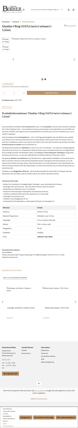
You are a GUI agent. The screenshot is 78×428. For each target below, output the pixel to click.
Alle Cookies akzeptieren (66, 417)
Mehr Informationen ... (8, 424)
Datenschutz (45, 350)
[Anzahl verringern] (4, 93)
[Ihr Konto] (68, 10)
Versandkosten (40, 390)
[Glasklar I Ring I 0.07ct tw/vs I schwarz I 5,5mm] (44, 59)
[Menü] (24, 10)
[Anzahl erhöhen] (24, 93)
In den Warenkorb (51, 93)
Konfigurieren (26, 417)
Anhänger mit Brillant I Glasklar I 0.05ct (21, 308)
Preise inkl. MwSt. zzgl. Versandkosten (15, 86)
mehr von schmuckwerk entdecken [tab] (15, 277)
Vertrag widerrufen (10, 374)
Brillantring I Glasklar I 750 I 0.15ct (57, 308)
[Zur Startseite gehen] (10, 9)
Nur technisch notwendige (43, 417)
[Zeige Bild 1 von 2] (42, 79)
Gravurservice (26, 353)
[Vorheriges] (13, 59)
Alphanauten (42, 399)
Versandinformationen (48, 356)
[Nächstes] (74, 59)
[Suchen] (62, 9)
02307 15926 (6, 359)
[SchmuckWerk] (70, 29)
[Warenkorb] (73, 10)
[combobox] (45, 9)
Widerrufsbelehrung (47, 362)
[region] (39, 59)
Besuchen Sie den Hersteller (11, 270)
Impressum (44, 353)
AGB (42, 359)
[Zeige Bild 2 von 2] (45, 79)
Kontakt (24, 350)
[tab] (7, 107)
